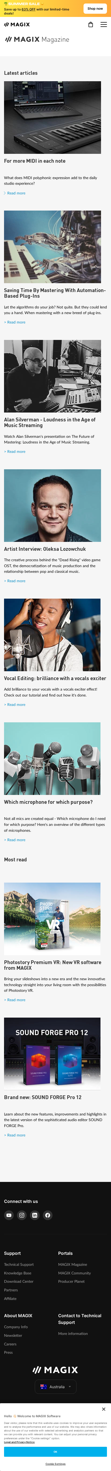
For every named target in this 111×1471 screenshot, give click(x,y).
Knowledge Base (17, 1273)
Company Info (16, 1327)
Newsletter (13, 1336)
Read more (16, 193)
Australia (57, 1386)
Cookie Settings (55, 1463)
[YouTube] (9, 1215)
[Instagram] (22, 1215)
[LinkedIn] (35, 1215)
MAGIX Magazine (72, 1265)
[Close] (104, 1409)
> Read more (14, 322)
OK (55, 1451)
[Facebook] (48, 1215)
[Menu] (103, 24)
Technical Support (19, 1265)
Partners (11, 1290)
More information (73, 1334)
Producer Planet (71, 1282)
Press (8, 1353)
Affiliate (10, 1299)
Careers (10, 1344)
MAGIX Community (74, 1273)
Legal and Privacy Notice (19, 1442)
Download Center (18, 1282)
